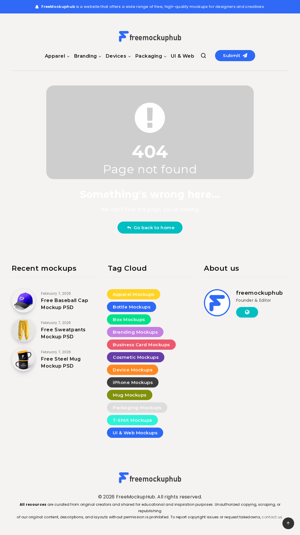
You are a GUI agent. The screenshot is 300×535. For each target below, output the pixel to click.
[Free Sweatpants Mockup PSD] (23, 330)
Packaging (148, 56)
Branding (85, 56)
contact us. (272, 517)
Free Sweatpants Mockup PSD (63, 333)
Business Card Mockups (141, 344)
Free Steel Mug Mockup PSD (61, 362)
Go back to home (153, 227)
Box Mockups (129, 319)
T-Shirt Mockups (132, 420)
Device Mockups (132, 370)
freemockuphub (259, 293)
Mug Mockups (129, 395)
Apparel (55, 56)
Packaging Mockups (137, 407)
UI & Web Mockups (135, 432)
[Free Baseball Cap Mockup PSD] (23, 301)
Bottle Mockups (131, 307)
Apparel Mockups (133, 294)
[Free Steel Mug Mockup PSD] (23, 359)
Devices (116, 56)
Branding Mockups (135, 332)
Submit (232, 55)
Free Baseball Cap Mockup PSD (64, 304)
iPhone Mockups (133, 382)
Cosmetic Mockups (135, 357)
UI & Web (182, 56)
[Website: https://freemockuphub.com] (247, 312)
